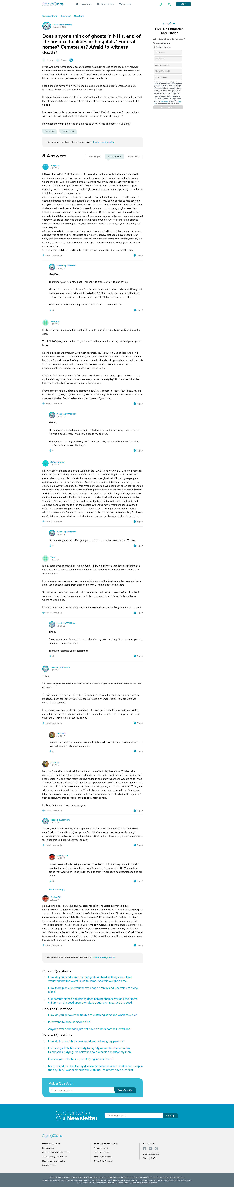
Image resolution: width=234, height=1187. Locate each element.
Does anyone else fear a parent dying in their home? (80, 1059)
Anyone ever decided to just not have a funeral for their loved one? (89, 1029)
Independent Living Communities (56, 1152)
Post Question (125, 1090)
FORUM (127, 4)
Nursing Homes (49, 1165)
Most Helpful (95, 156)
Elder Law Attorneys (103, 1156)
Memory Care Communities (53, 1161)
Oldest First (134, 156)
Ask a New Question (104, 142)
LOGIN (183, 4)
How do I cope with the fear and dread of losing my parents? (86, 1041)
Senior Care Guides (102, 1152)
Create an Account (151, 1154)
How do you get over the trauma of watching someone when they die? (92, 1015)
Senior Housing (163, 47)
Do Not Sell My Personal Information (143, 1183)
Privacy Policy (164, 101)
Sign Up (170, 1115)
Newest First (114, 156)
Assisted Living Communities (54, 1156)
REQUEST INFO (168, 107)
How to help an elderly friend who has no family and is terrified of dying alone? (93, 990)
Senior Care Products (103, 1161)
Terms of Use (111, 1183)
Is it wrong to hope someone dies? (69, 1022)
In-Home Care (163, 43)
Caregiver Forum (101, 1148)
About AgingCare (150, 1158)
